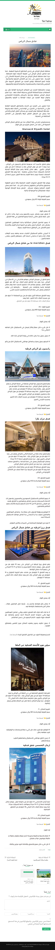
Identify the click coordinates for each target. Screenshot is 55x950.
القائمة (8, 29)
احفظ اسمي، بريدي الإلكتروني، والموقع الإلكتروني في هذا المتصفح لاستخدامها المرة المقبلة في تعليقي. (29, 922)
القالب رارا (19, 945)
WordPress (8, 945)
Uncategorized (31, 38)
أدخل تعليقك (41, 850)
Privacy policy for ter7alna (27, 946)
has (49, 850)
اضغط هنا (40, 205)
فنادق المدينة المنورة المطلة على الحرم (28, 882)
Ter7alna (47, 21)
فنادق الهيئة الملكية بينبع (44, 882)
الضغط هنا (13, 634)
